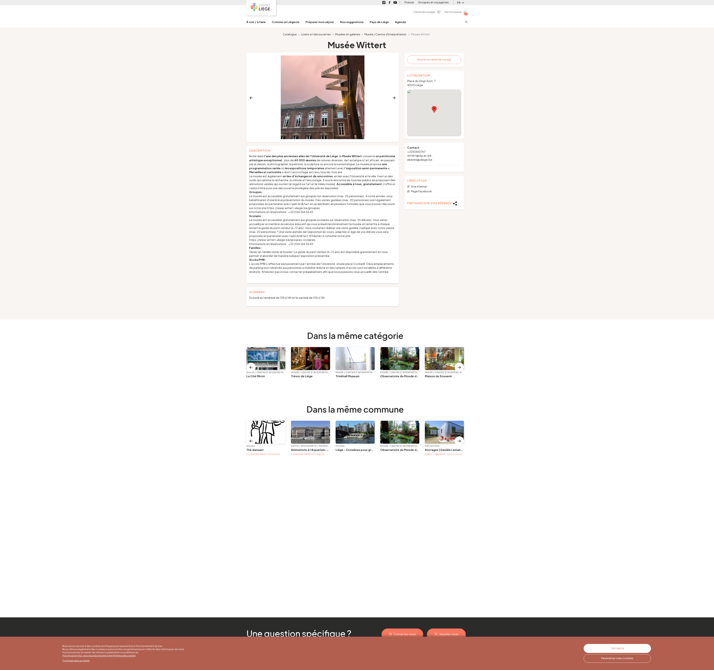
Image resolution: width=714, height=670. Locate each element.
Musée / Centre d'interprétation (385, 34)
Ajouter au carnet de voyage (434, 59)
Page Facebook (421, 191)
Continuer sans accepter (76, 660)
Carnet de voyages (424, 11)
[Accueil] (261, 8)
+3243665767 (416, 151)
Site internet (419, 186)
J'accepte (617, 648)
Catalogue (290, 34)
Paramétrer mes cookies (617, 658)
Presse (409, 2)
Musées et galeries (347, 34)
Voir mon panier (453, 11)
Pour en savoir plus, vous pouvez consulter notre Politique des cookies (99, 655)
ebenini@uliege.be (419, 159)
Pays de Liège (379, 22)
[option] (322, 97)
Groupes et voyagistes (433, 2)
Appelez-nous (448, 634)
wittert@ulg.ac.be (419, 155)
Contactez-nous (405, 634)
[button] (434, 109)
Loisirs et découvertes (316, 34)
